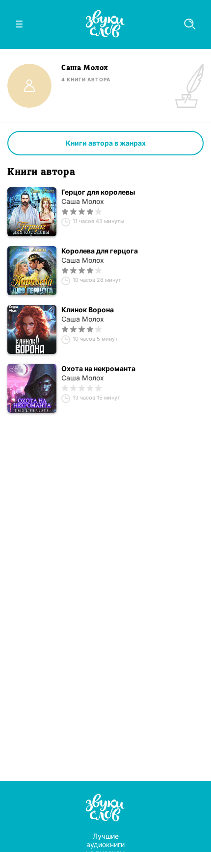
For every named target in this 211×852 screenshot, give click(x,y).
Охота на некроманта (98, 368)
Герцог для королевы (98, 192)
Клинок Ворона (87, 309)
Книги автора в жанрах (106, 143)
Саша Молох (82, 201)
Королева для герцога (99, 251)
